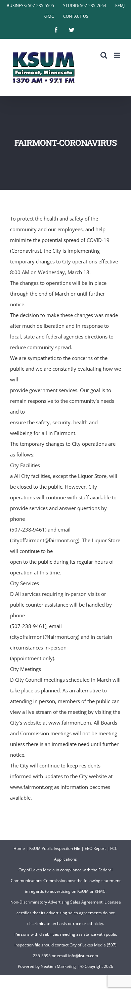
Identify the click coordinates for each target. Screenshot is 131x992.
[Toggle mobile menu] (117, 55)
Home (19, 848)
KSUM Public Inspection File (54, 848)
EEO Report (95, 848)
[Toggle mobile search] (103, 55)
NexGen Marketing (58, 966)
